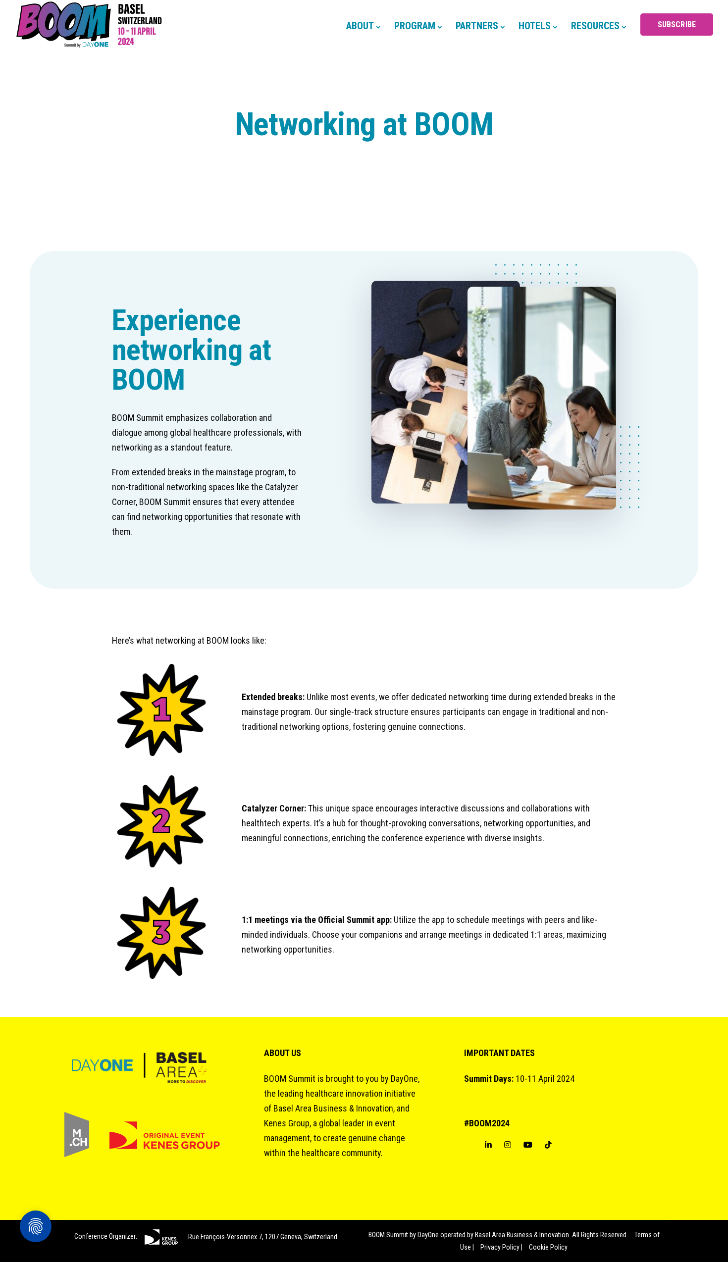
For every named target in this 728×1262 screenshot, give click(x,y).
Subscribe (677, 24)
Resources (595, 26)
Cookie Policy (548, 1247)
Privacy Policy (500, 1247)
